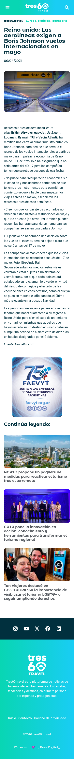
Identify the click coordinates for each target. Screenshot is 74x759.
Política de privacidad (50, 718)
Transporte (59, 21)
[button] (7, 7)
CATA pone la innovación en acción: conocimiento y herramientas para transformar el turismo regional (35, 533)
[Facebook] (48, 629)
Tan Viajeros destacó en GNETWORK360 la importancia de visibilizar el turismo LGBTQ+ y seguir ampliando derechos (35, 592)
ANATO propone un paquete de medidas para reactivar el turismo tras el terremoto (35, 476)
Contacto (25, 718)
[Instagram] (15, 629)
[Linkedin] (59, 629)
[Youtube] (26, 629)
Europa (31, 21)
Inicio (12, 718)
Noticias (44, 21)
